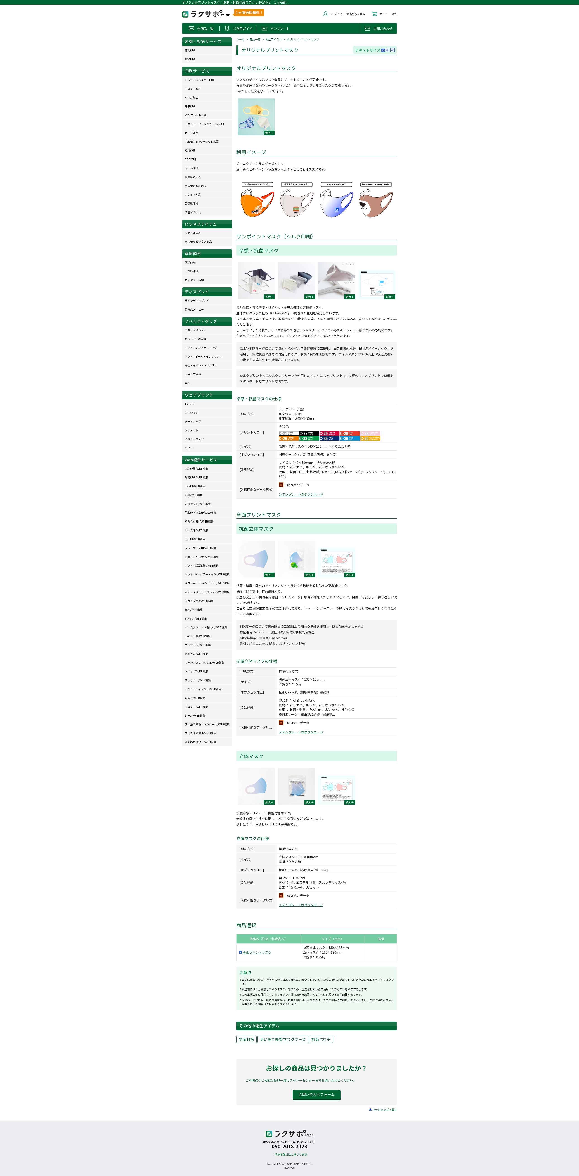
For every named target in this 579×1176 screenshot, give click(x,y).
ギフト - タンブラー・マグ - (201, 347)
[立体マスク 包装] (296, 786)
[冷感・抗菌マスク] (256, 280)
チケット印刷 (193, 194)
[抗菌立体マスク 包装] (296, 559)
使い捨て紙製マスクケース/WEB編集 (207, 724)
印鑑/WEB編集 (194, 495)
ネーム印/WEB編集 (196, 530)
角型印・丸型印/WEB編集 (200, 512)
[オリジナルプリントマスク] (256, 116)
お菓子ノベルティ (195, 330)
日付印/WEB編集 (195, 539)
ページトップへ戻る (385, 1109)
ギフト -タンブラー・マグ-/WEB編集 (207, 574)
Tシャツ (190, 404)
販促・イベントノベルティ (201, 365)
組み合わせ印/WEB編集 (199, 521)
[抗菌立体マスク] (256, 559)
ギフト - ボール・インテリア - (203, 356)
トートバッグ (193, 421)
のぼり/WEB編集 (195, 698)
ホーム (240, 39)
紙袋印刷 (190, 150)
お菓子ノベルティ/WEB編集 (202, 556)
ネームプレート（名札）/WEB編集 (206, 627)
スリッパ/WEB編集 (196, 671)
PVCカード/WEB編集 (198, 636)
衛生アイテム (274, 39)
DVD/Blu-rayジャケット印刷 (202, 141)
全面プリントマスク (257, 952)
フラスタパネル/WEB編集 (200, 733)
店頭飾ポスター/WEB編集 (200, 742)
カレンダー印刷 (194, 280)
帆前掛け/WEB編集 (196, 654)
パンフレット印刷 (196, 115)
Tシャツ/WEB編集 (196, 618)
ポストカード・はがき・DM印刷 (204, 124)
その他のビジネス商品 (198, 241)
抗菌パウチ (321, 1039)
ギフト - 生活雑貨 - (196, 339)
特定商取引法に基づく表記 (291, 1154)
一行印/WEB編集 (195, 486)
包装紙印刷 (191, 203)
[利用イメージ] (316, 222)
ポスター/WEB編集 (196, 706)
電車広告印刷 (193, 177)
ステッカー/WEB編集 (198, 680)
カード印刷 (191, 133)
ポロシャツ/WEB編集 (198, 645)
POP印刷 (190, 159)
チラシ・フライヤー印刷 (200, 80)
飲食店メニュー (194, 309)
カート (384, 14)
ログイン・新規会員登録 (348, 14)
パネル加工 (191, 97)
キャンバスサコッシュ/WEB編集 (204, 662)
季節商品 (190, 262)
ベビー (189, 448)
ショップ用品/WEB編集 (199, 601)
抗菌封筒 (246, 1039)
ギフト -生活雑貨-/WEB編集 (202, 565)
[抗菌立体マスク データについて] (336, 562)
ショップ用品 (193, 374)
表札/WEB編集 (194, 609)
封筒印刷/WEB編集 (196, 477)
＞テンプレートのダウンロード (301, 494)
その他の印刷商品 (195, 186)
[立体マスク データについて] (336, 790)
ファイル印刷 (193, 233)
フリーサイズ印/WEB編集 (200, 548)
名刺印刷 (190, 50)
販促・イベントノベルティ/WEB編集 (207, 592)
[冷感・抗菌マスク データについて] (376, 284)
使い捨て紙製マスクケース (283, 1039)
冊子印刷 (190, 106)
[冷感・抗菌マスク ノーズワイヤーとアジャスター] (336, 280)
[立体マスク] (256, 786)
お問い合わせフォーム (317, 1094)
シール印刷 (191, 168)
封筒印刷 (190, 59)
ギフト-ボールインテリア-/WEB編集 (207, 583)
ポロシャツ (191, 412)
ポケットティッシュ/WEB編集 (203, 689)
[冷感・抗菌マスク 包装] (296, 280)
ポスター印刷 (193, 88)
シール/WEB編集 (195, 715)
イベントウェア (194, 439)
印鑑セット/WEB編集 (198, 504)
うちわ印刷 (191, 271)
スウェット (191, 430)
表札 (187, 383)
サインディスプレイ (197, 300)
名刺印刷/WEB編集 (196, 468)
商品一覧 (254, 39)
